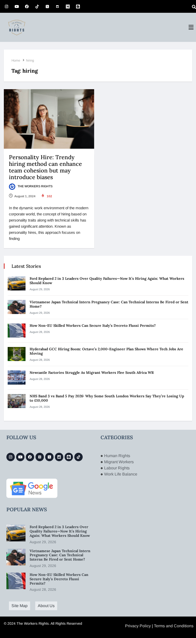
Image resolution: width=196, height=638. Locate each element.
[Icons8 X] (47, 6)
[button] (191, 27)
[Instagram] (6, 6)
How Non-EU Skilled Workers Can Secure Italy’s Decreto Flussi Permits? (93, 325)
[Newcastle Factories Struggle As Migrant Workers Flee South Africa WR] (17, 377)
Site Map (19, 606)
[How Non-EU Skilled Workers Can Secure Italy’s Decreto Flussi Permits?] (17, 330)
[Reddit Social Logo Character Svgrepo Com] (57, 6)
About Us (46, 606)
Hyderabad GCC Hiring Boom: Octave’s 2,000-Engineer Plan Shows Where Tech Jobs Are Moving (106, 351)
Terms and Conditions (173, 626)
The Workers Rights (35, 186)
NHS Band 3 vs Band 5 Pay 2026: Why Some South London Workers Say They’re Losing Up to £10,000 (107, 398)
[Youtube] (16, 6)
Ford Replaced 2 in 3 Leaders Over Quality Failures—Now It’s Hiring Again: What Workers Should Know (107, 280)
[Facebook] (27, 6)
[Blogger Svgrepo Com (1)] (78, 6)
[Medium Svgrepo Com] (67, 6)
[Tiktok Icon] (37, 6)
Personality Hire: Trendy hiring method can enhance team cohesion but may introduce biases (45, 167)
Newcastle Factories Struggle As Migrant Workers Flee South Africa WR (92, 372)
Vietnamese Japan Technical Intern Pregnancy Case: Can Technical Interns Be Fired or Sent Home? (109, 304)
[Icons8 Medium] (39, 457)
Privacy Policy (138, 626)
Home (15, 60)
